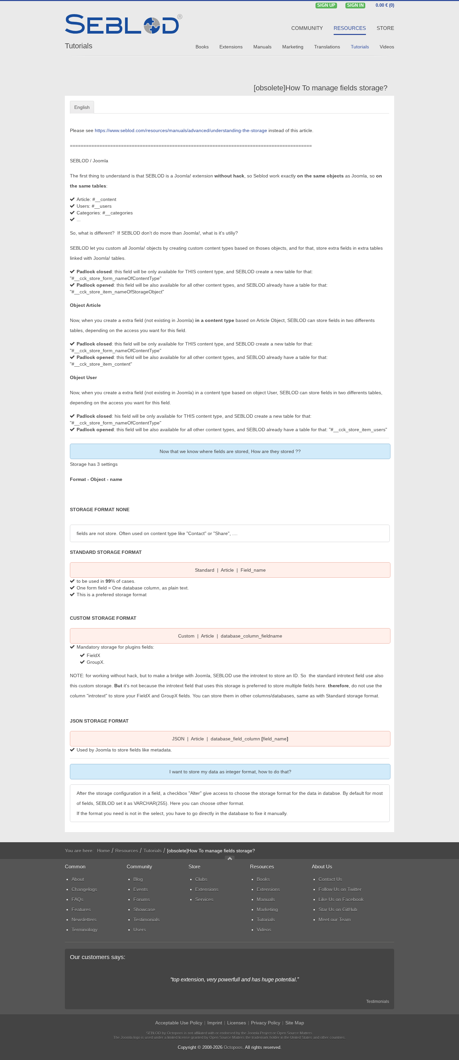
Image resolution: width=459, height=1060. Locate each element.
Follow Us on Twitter (340, 889)
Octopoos (233, 1047)
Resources (126, 850)
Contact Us (330, 879)
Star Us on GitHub (338, 909)
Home (103, 850)
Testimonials (377, 1001)
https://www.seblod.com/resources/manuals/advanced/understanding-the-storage (181, 130)
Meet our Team (335, 919)
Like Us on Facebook (341, 899)
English (82, 107)
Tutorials (78, 46)
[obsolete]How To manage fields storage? (320, 88)
